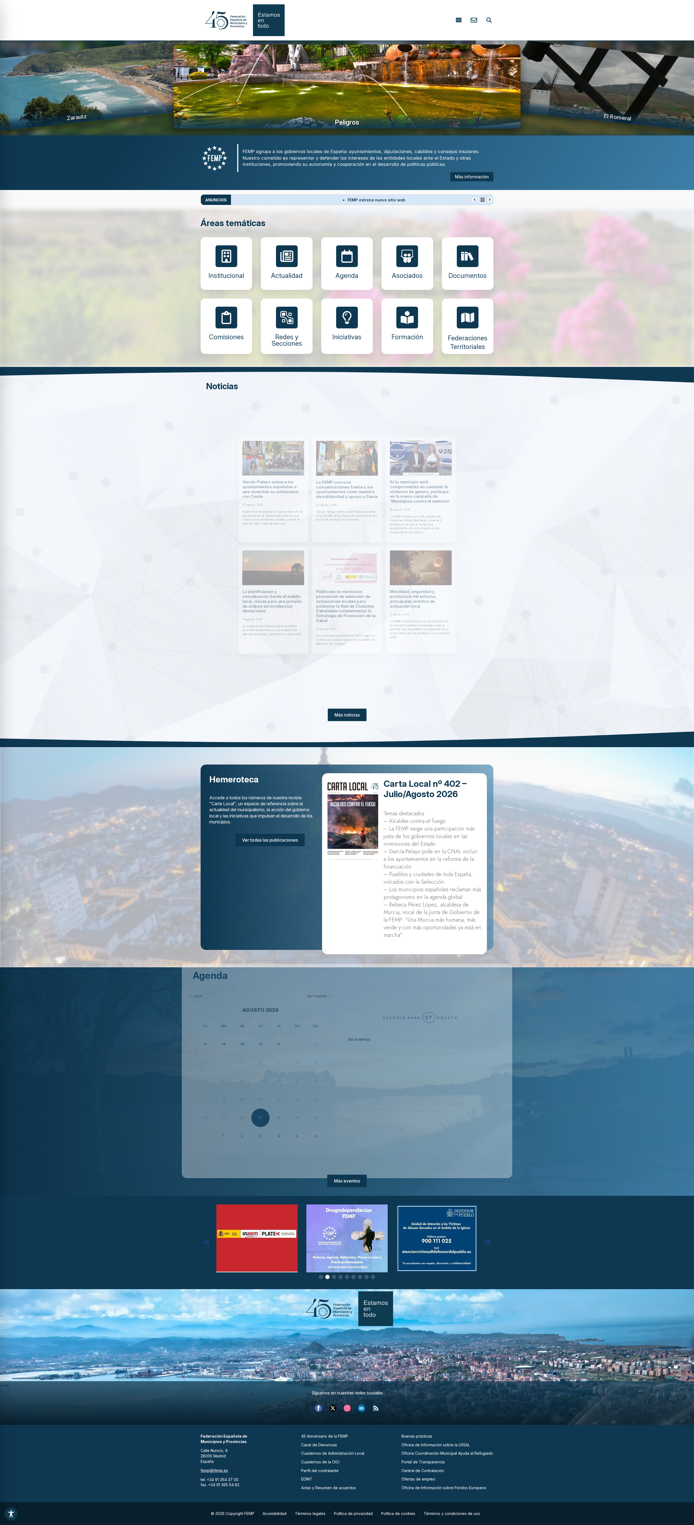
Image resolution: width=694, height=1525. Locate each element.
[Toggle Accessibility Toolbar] (11, 1514)
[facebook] (318, 1408)
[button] (206, 1242)
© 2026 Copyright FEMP (232, 1513)
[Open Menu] (458, 20)
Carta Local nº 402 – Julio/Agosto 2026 (425, 789)
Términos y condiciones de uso (452, 1513)
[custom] (376, 1408)
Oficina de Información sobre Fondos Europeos (443, 1487)
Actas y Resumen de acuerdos (328, 1487)
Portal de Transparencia (423, 1462)
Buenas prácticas (416, 1436)
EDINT (306, 1479)
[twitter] (332, 1408)
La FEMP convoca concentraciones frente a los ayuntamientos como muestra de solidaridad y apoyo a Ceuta (347, 470)
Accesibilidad (275, 1513)
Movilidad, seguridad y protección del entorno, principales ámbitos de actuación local (436, 617)
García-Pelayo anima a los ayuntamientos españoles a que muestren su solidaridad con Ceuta (243, 470)
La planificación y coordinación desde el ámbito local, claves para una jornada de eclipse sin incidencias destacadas (245, 620)
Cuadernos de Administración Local (332, 1453)
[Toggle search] (489, 20)
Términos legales (310, 1513)
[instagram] (347, 1408)
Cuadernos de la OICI (320, 1462)
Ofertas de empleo (418, 1479)
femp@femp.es (214, 1470)
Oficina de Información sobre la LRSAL (435, 1444)
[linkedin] (361, 1408)
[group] (347, 87)
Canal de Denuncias (319, 1444)
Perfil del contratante (320, 1470)
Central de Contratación (422, 1470)
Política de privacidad (353, 1513)
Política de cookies (398, 1513)
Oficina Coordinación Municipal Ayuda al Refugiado (447, 1453)
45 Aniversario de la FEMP (324, 1436)
